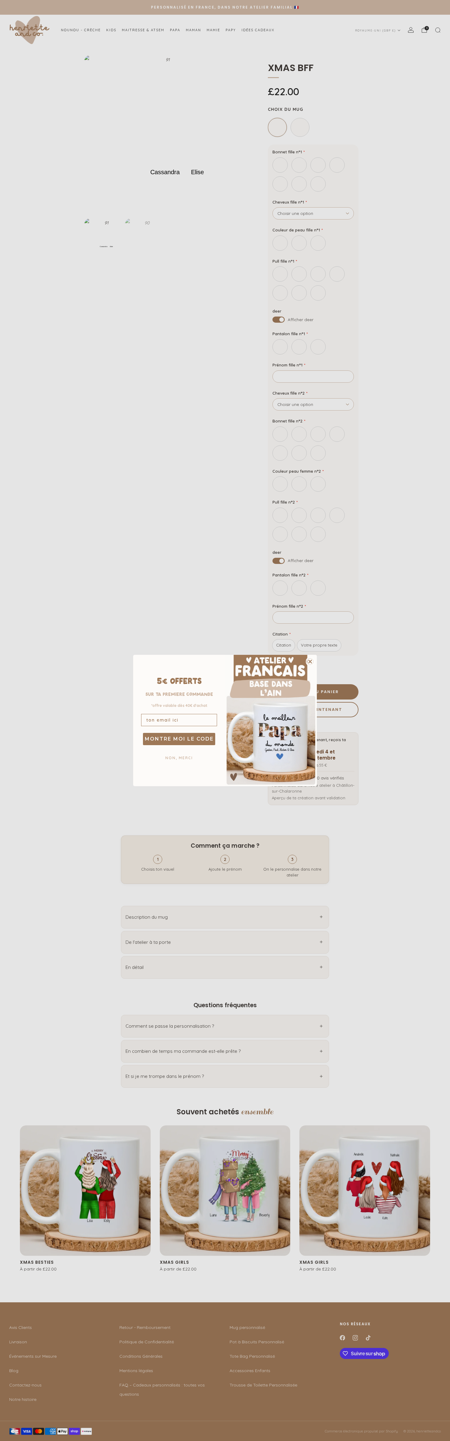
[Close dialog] (310, 661)
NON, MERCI (179, 758)
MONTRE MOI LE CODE (179, 739)
